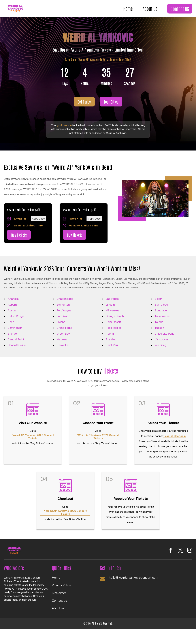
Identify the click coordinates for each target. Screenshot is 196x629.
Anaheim (13, 298)
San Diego (161, 304)
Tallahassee (162, 316)
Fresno (61, 322)
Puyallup (111, 339)
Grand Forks (64, 327)
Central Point (16, 339)
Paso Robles (113, 327)
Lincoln (110, 304)
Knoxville (62, 345)
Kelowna (62, 339)
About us (58, 608)
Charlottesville (17, 345)
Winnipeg (160, 345)
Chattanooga (65, 298)
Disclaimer (59, 593)
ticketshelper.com (174, 436)
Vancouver (161, 339)
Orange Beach (115, 316)
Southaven (161, 310)
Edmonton (63, 304)
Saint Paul (112, 345)
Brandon (13, 333)
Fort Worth (63, 316)
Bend (11, 322)
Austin (12, 310)
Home (128, 8)
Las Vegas (112, 298)
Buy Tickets (19, 234)
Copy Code (38, 218)
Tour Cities (111, 101)
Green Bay (63, 333)
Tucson (159, 327)
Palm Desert (113, 322)
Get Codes (84, 101)
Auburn (12, 304)
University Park (164, 333)
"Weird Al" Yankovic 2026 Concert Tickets (32, 437)
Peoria (110, 333)
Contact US (180, 9)
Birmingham (15, 327)
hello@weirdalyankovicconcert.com (133, 577)
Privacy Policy (61, 585)
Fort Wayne (64, 310)
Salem (158, 298)
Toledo (159, 322)
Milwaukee (112, 310)
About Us (150, 8)
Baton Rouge (16, 316)
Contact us (59, 600)
